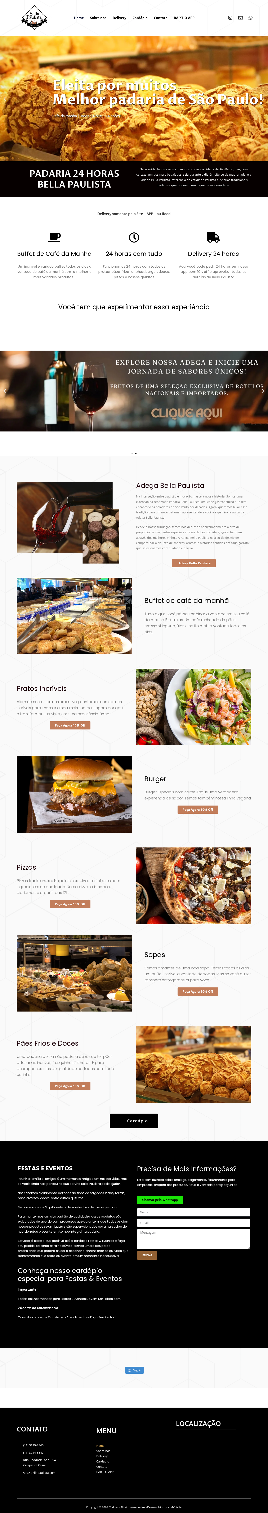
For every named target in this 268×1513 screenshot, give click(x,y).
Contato (161, 18)
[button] (130, 158)
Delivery (119, 18)
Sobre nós (98, 18)
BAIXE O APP (184, 18)
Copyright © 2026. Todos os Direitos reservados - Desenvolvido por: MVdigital (134, 1507)
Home (79, 18)
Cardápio (140, 18)
